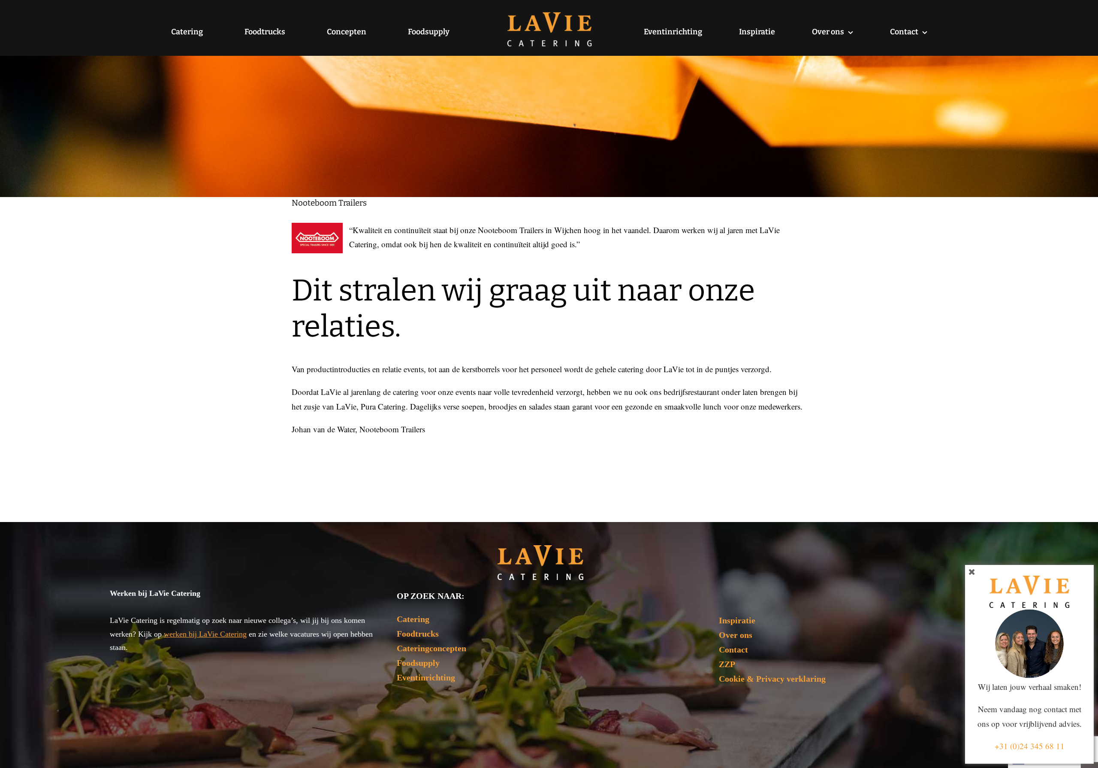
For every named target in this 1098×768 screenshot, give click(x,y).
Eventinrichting (426, 677)
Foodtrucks (418, 633)
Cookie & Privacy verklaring (772, 678)
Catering (413, 619)
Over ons (735, 635)
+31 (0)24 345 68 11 (1030, 746)
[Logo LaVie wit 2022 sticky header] (540, 549)
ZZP (727, 664)
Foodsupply (418, 663)
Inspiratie (737, 620)
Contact (733, 649)
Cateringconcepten (431, 648)
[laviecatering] (549, 14)
